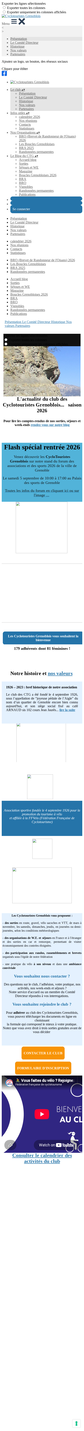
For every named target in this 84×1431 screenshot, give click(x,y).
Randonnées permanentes (36, 152)
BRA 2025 (26, 148)
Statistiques (26, 128)
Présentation (18, 39)
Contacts (25, 124)
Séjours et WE (29, 167)
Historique (17, 46)
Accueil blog (27, 160)
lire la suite (67, 710)
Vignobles (26, 187)
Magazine (25, 171)
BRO (22, 183)
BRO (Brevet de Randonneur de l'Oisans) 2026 (42, 260)
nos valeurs (60, 673)
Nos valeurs (18, 50)
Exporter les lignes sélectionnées (24, 3)
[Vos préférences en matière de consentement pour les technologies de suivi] (76, 1423)
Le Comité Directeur (24, 42)
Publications (27, 194)
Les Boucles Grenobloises (36, 144)
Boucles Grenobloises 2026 (37, 175)
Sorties (23, 163)
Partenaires (17, 54)
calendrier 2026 (29, 117)
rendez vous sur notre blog (50, 425)
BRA (22, 179)
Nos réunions (28, 120)
